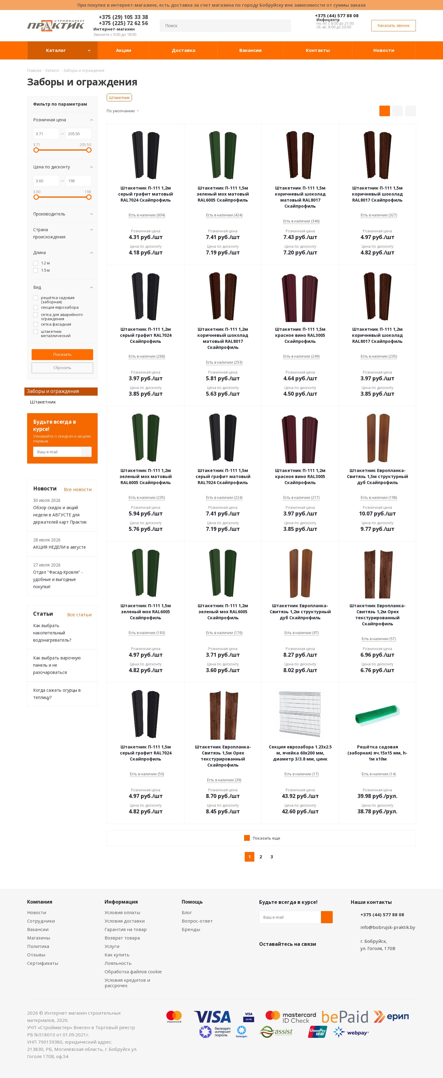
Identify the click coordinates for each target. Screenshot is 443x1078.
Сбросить (62, 367)
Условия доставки (125, 921)
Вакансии (38, 929)
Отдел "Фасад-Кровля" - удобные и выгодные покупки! (58, 579)
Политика (38, 946)
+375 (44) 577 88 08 (337, 15)
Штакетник (119, 97)
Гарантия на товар (126, 929)
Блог (187, 912)
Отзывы (36, 955)
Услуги (112, 946)
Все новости (78, 489)
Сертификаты (42, 963)
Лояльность (118, 963)
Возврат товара (122, 938)
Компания (39, 901)
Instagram (295, 958)
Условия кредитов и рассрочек (127, 982)
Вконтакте (265, 958)
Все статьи (79, 614)
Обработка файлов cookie (133, 971)
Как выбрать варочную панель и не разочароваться (57, 665)
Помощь (192, 901)
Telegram (310, 958)
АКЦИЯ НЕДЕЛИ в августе (59, 547)
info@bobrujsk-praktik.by (387, 927)
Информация (121, 901)
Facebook (280, 958)
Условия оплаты (122, 912)
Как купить (117, 955)
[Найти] (283, 26)
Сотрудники (41, 921)
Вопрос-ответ (197, 921)
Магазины (38, 938)
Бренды (191, 929)
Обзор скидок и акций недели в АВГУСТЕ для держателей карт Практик (60, 515)
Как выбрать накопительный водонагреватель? (52, 633)
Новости (36, 912)
